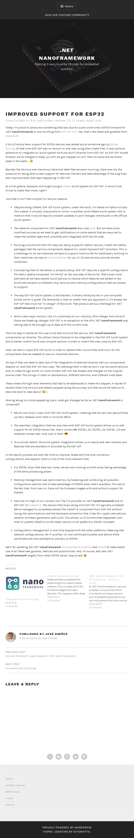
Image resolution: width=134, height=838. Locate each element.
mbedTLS (35, 505)
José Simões (44, 120)
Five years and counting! (22, 599)
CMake (67, 186)
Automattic (81, 831)
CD (69, 120)
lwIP (92, 228)
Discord (10, 804)
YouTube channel (15, 785)
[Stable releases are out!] (68, 587)
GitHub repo (12, 791)
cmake (80, 120)
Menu (69, 6)
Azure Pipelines (57, 257)
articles (61, 120)
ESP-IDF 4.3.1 (69, 131)
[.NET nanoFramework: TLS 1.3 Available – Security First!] (110, 590)
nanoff (102, 547)
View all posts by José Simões (38, 638)
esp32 (90, 120)
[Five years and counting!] (25, 583)
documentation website (77, 547)
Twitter (10, 778)
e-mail (9, 798)
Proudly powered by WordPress (67, 827)
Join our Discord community (67, 15)
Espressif (11, 136)
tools (98, 120)
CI (73, 120)
